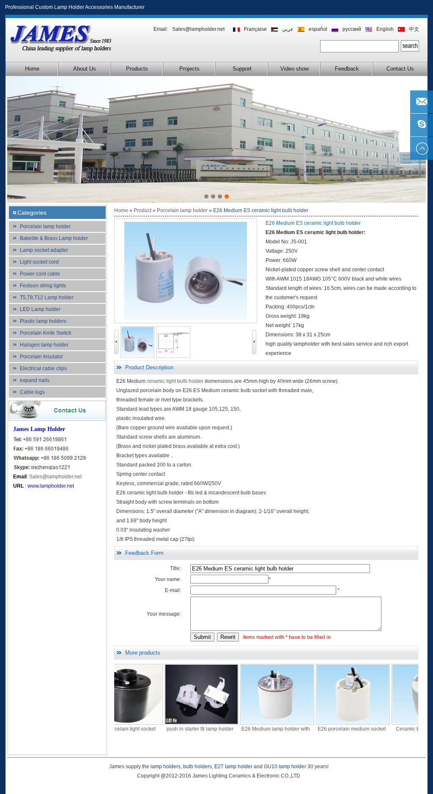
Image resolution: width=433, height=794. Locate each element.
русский (352, 29)
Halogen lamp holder (44, 345)
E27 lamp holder (233, 766)
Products (137, 68)
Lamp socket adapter (44, 250)
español (318, 29)
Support (242, 68)
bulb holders (197, 766)
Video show (294, 68)
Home (32, 68)
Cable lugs (32, 392)
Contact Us (400, 68)
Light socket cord (39, 262)
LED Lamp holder (40, 309)
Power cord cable (40, 274)
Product (142, 210)
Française (255, 29)
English (385, 29)
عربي (287, 29)
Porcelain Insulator (41, 357)
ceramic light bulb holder (175, 381)
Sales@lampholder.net (198, 29)
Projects (189, 68)
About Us (84, 68)
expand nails (34, 380)
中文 (414, 29)
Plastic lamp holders (43, 321)
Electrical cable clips (43, 368)
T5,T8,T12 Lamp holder (47, 297)
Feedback (347, 68)
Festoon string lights (43, 286)
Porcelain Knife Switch (45, 333)
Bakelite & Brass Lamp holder (54, 238)
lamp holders (166, 766)
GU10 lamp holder (285, 766)
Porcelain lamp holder (45, 226)
